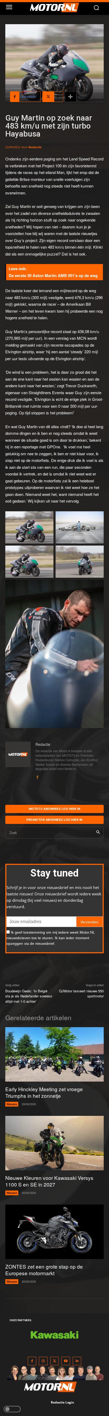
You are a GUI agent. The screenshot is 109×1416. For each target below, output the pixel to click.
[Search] (98, 833)
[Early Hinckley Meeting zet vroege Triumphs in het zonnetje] (54, 1054)
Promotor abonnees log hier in (54, 820)
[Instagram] (43, 1361)
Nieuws (12, 1104)
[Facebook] (37, 776)
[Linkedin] (77, 1361)
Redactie (35, 147)
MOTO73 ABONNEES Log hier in (54, 809)
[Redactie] (18, 761)
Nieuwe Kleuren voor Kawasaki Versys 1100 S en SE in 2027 (49, 1181)
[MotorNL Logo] (57, 7)
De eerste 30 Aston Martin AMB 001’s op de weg (53, 275)
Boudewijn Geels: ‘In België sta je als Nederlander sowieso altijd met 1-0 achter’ (28, 996)
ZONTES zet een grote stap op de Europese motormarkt (44, 1270)
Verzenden (89, 922)
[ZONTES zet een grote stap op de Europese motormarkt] (54, 1232)
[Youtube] (65, 1361)
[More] (70, 96)
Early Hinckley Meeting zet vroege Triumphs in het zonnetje (44, 1092)
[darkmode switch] (12, 1409)
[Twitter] (54, 1361)
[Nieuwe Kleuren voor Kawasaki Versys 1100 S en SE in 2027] (54, 1143)
